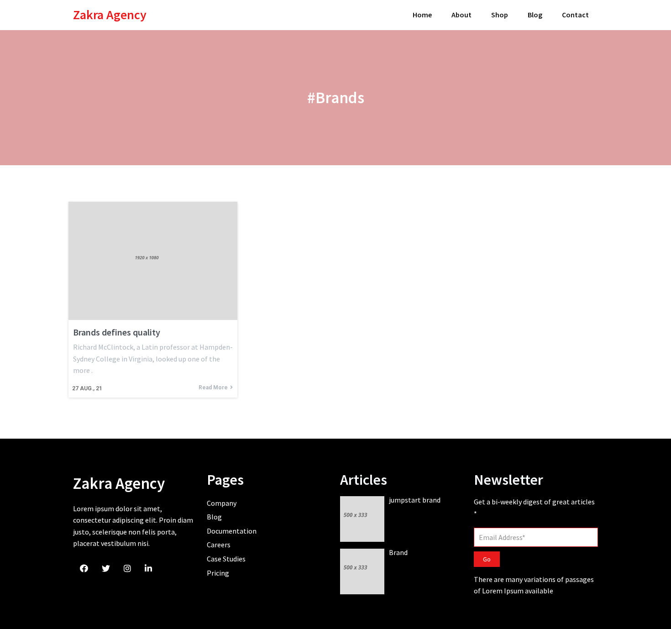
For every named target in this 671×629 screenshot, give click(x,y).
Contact (575, 14)
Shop (499, 14)
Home (422, 14)
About (461, 14)
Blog (535, 14)
